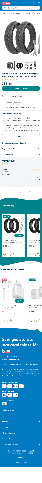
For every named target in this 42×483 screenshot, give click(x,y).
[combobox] (21, 8)
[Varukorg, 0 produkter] (33, 3)
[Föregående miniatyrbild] (2, 65)
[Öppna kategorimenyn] (38, 3)
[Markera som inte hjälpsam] (39, 179)
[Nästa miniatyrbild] (39, 65)
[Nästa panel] (37, 210)
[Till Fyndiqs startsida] (6, 3)
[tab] (10, 65)
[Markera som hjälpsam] (36, 179)
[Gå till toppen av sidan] (37, 331)
